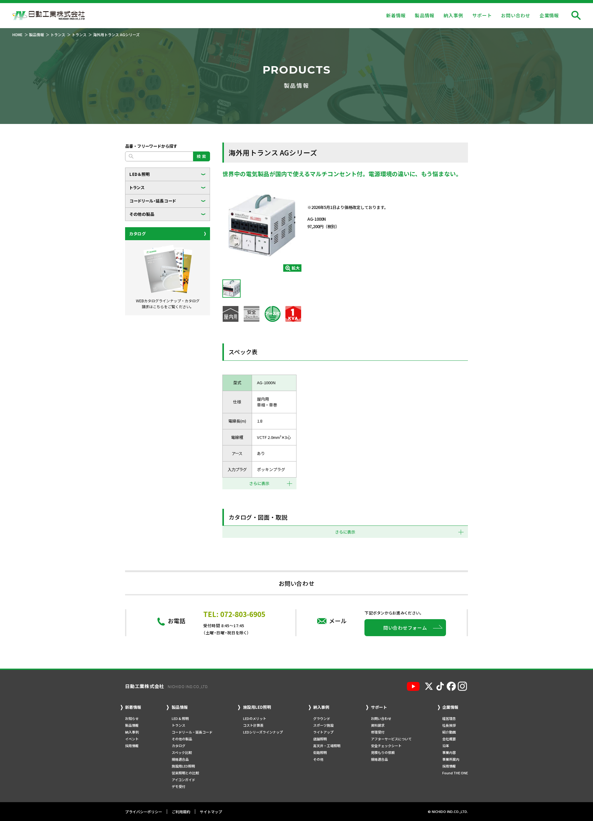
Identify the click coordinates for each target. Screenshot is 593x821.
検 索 (201, 156)
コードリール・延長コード (152, 201)
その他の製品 (141, 214)
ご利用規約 (181, 811)
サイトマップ (211, 811)
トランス (137, 187)
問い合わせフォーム (405, 627)
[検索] (576, 15)
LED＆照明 (139, 174)
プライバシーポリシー (143, 811)
